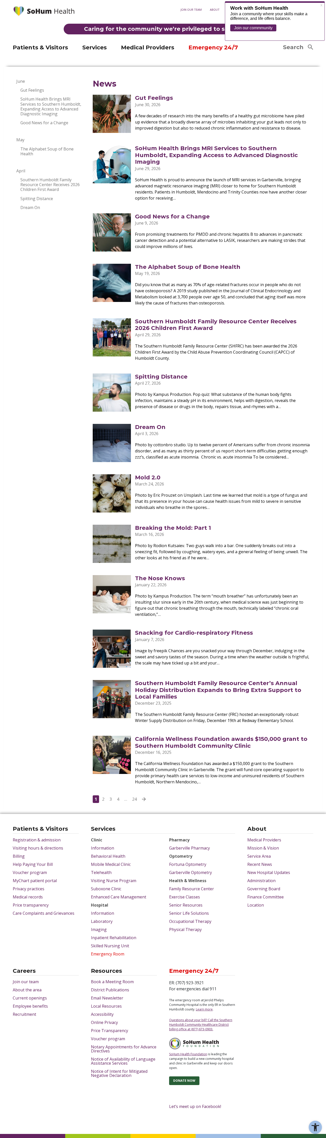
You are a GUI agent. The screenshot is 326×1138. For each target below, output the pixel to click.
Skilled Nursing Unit (110, 946)
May (20, 139)
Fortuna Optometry (187, 864)
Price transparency (31, 905)
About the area (27, 990)
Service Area (259, 856)
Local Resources (106, 1006)
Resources (106, 971)
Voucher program (30, 872)
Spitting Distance (36, 198)
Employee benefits (30, 1006)
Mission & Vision (263, 848)
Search (293, 47)
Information (102, 848)
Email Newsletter (107, 998)
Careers (24, 971)
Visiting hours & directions (38, 848)
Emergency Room (107, 954)
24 (134, 799)
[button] (315, 1127)
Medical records (28, 897)
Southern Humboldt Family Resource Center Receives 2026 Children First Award (50, 184)
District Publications (110, 990)
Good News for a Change (44, 122)
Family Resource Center (191, 889)
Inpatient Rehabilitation (113, 938)
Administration (261, 881)
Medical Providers (147, 47)
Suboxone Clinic (106, 889)
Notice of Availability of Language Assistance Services (123, 1061)
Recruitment (24, 1014)
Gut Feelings (32, 90)
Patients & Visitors (40, 47)
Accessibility (102, 1014)
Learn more (204, 1009)
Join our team (191, 9)
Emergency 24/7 (213, 47)
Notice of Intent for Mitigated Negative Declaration (119, 1073)
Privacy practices (28, 889)
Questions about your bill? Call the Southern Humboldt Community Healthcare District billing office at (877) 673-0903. (200, 1024)
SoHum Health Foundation (188, 1054)
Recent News (259, 864)
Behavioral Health (108, 856)
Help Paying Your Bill (33, 864)
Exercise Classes (184, 897)
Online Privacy (104, 1022)
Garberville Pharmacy (189, 848)
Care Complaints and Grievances (43, 913)
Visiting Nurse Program (113, 881)
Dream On (30, 207)
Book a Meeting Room (112, 982)
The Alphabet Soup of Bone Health (47, 151)
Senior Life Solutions (189, 913)
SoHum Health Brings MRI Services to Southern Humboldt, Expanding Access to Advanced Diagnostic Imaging (50, 106)
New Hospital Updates (268, 872)
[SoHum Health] (43, 12)
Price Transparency (109, 1031)
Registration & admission (37, 840)
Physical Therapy (185, 929)
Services (94, 47)
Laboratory (102, 921)
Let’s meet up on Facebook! (195, 1106)
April (20, 171)
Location (255, 905)
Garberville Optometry (190, 872)
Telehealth (101, 872)
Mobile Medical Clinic (111, 864)
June (20, 81)
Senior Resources (185, 905)
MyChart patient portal (35, 881)
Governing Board (263, 889)
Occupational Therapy (190, 921)
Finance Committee (265, 897)
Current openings (30, 998)
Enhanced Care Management (118, 897)
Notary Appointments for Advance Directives (123, 1049)
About (215, 9)
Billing (19, 856)
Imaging (99, 929)
